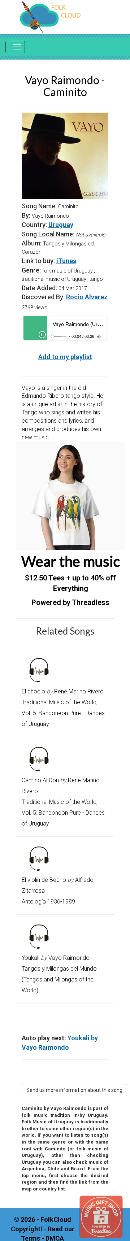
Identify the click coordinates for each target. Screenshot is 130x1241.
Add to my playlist (65, 357)
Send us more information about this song (74, 1090)
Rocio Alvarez (87, 297)
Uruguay (60, 224)
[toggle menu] (15, 47)
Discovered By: (43, 297)
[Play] (42, 334)
